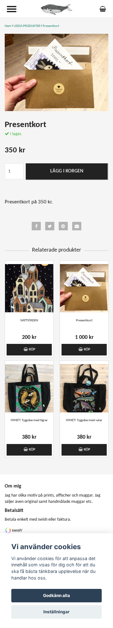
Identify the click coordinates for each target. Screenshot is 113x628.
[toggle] (11, 9)
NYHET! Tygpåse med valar (84, 420)
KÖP (31, 349)
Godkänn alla (56, 595)
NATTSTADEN (29, 320)
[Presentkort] (56, 72)
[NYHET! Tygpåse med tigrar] (29, 388)
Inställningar (56, 611)
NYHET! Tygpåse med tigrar (29, 420)
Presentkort (51, 26)
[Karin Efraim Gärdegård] (56, 9)
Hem (8, 26)
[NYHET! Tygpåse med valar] (84, 388)
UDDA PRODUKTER (27, 26)
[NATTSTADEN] (29, 288)
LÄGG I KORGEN (66, 171)
